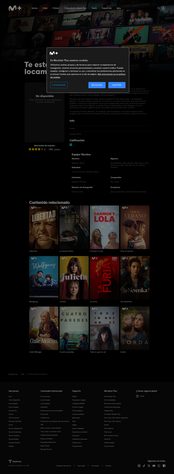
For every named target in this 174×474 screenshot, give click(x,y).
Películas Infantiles (15, 421)
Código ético (108, 411)
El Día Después (77, 411)
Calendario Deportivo (79, 439)
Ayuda (142, 396)
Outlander (44, 407)
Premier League (77, 407)
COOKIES (108, 466)
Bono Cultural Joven (111, 435)
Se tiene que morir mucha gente (52, 411)
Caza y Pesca (45, 446)
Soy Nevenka (126, 301)
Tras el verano (126, 251)
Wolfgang (33, 301)
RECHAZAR (97, 85)
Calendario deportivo (75, 8)
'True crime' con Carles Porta (51, 431)
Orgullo (11, 446)
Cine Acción (13, 411)
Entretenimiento (14, 443)
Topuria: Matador (78, 428)
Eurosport (75, 435)
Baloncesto (76, 418)
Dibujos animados (47, 439)
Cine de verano (14, 418)
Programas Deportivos (48, 442)
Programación (77, 446)
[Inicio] (15, 8)
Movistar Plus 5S (46, 449)
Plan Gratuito (108, 428)
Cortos (11, 414)
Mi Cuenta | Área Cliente (112, 403)
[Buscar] (158, 8)
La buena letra (66, 251)
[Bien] (39, 149)
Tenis (94, 8)
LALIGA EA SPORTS (78, 403)
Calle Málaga (35, 352)
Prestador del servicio (63, 466)
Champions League (79, 400)
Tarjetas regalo (109, 443)
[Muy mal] (30, 149)
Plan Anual (108, 432)
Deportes (107, 8)
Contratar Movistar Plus (112, 414)
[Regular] (36, 149)
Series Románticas (15, 432)
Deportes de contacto (79, 432)
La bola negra (45, 400)
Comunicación (109, 446)
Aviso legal (81, 466)
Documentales (14, 439)
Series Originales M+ (16, 428)
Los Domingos (45, 403)
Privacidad (95, 466)
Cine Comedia (13, 407)
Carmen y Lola (96, 251)
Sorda (123, 352)
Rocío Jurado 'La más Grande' (51, 428)
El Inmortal (44, 414)
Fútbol (55, 8)
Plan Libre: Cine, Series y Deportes (116, 418)
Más (119, 8)
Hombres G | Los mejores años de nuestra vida (55, 422)
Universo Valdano (78, 414)
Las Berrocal (45, 418)
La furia (93, 301)
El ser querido (45, 396)
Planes (106, 425)
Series (35, 8)
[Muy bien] (42, 149)
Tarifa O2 (107, 439)
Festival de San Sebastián (49, 435)
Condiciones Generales (112, 407)
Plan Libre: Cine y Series (112, 421)
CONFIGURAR (58, 85)
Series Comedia (14, 435)
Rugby (74, 425)
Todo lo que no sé (98, 352)
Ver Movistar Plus (110, 396)
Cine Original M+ (14, 400)
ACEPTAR (116, 85)
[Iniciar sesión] (163, 8)
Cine (45, 8)
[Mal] (33, 149)
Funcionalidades (109, 400)
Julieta (63, 301)
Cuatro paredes (67, 352)
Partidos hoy (76, 443)
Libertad (33, 251)
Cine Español (13, 403)
